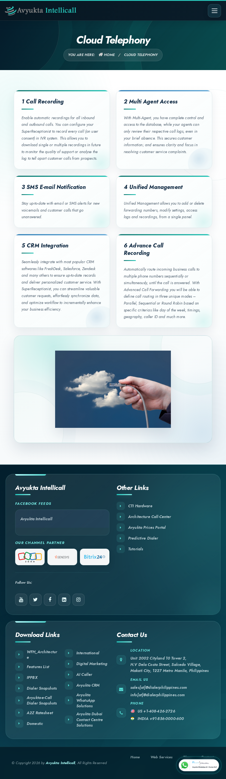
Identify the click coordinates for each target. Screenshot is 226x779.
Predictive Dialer (143, 538)
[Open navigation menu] (214, 10)
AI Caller (84, 674)
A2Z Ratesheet (40, 713)
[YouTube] (21, 600)
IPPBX (32, 677)
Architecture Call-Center (149, 516)
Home (109, 54)
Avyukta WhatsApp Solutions (85, 700)
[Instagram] (78, 600)
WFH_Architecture (42, 654)
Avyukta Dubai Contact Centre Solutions (89, 719)
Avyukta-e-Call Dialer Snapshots (42, 700)
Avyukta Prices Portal (147, 527)
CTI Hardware (140, 506)
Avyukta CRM (88, 685)
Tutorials (135, 549)
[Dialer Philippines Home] (41, 10)
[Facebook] (50, 600)
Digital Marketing (91, 663)
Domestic (35, 723)
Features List (38, 666)
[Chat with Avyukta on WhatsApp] (199, 765)
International (87, 653)
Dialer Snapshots (42, 688)
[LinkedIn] (64, 600)
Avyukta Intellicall (36, 519)
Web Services (161, 757)
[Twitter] (35, 600)
